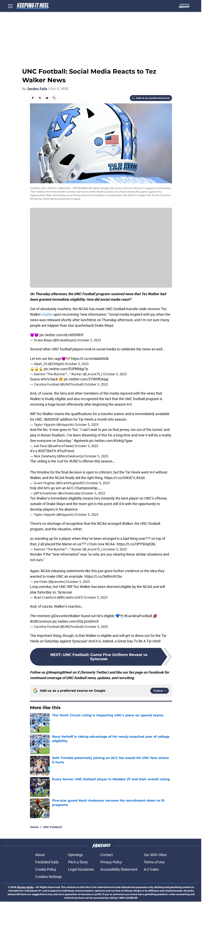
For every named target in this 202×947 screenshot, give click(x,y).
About (40, 855)
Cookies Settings (48, 877)
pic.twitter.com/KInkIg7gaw (111, 441)
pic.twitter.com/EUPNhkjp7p (66, 369)
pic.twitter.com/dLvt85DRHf (61, 335)
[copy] (54, 98)
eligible (47, 314)
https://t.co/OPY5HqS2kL (136, 544)
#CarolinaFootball (138, 616)
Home (34, 827)
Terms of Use (154, 862)
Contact (106, 855)
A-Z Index (151, 869)
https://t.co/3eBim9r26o (103, 576)
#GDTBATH (47, 451)
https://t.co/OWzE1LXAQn (124, 478)
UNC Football (52, 827)
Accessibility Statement (118, 869)
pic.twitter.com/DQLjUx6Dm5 (75, 621)
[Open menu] (10, 6)
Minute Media (25, 887)
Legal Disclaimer (81, 869)
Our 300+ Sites (155, 855)
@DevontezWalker (65, 616)
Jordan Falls (37, 89)
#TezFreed (65, 451)
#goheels (81, 441)
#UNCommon (41, 621)
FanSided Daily (47, 862)
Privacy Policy (111, 862)
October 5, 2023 (89, 340)
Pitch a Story (78, 862)
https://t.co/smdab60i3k (90, 359)
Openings (75, 855)
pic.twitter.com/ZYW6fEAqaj (86, 379)
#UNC (74, 461)
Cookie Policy (45, 869)
